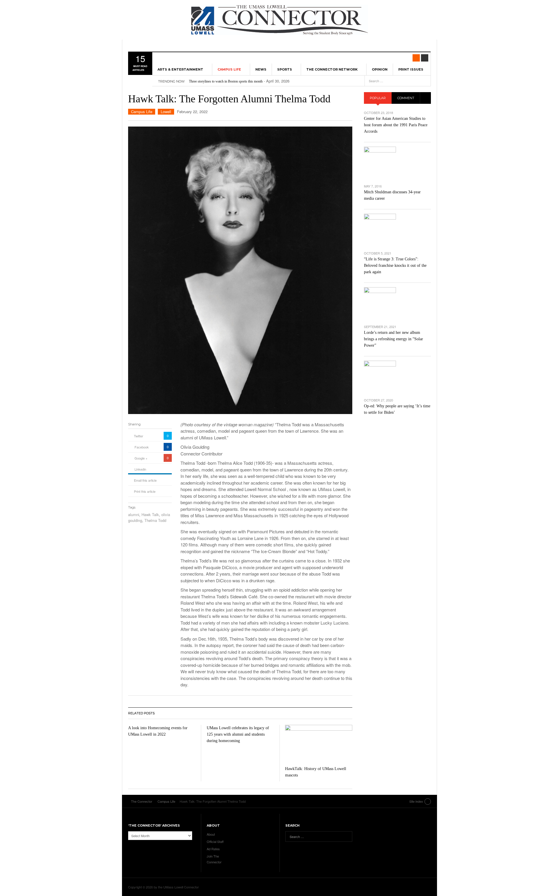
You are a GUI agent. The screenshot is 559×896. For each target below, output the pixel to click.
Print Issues (410, 69)
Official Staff (215, 841)
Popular (378, 98)
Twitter (138, 436)
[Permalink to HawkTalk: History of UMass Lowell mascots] (318, 744)
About (211, 834)
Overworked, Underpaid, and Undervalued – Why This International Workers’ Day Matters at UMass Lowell (264, 81)
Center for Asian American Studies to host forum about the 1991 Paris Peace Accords (395, 125)
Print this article (144, 491)
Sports (284, 69)
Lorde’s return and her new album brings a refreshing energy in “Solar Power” (393, 339)
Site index (416, 801)
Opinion (380, 69)
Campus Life (229, 69)
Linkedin (140, 469)
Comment (405, 98)
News (260, 69)
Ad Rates (213, 848)
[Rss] (416, 58)
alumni (133, 514)
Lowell (166, 111)
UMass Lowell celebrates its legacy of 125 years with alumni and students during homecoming (238, 734)
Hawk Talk (150, 514)
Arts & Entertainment (180, 69)
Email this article (145, 480)
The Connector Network (332, 69)
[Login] (424, 58)
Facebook (142, 447)
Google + (141, 458)
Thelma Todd (155, 520)
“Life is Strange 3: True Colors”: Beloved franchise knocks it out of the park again (395, 265)
